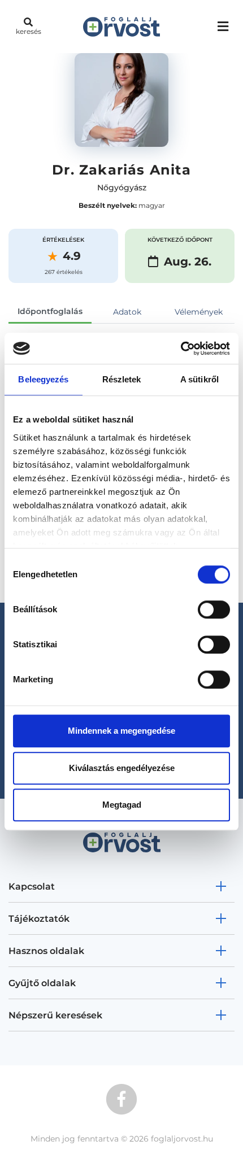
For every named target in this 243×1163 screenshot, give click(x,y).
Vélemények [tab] (199, 312)
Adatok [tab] (127, 312)
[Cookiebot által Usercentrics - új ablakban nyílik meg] (180, 348)
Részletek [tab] (121, 379)
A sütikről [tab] (199, 379)
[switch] (214, 609)
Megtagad (121, 804)
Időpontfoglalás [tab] (50, 311)
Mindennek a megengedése (121, 730)
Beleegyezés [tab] (43, 379)
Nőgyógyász (121, 187)
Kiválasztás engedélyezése (122, 768)
